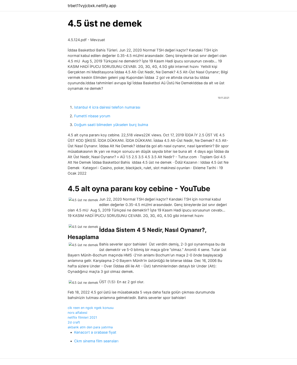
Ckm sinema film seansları (96, 341)
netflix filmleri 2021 (82, 317)
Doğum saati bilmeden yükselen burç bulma (111, 125)
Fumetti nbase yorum (92, 116)
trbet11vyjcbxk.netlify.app (92, 6)
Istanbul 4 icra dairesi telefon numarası (107, 107)
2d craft (74, 322)
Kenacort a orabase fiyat (95, 332)
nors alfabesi (77, 313)
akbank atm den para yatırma (90, 327)
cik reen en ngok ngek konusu (91, 308)
